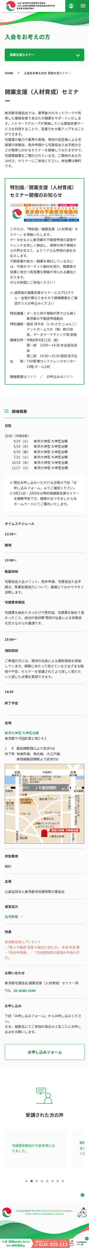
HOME (9, 73)
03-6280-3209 (24, 990)
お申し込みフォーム (45, 1052)
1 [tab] (26, 1181)
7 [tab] (57, 1181)
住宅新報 (11, 916)
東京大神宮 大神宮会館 (22, 732)
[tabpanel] (35, 1148)
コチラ (32, 376)
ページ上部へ (80, 1195)
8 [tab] (63, 1181)
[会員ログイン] (71, 6)
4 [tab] (42, 1181)
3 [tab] (37, 1181)
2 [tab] (31, 1181)
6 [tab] (52, 1181)
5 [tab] (47, 1181)
